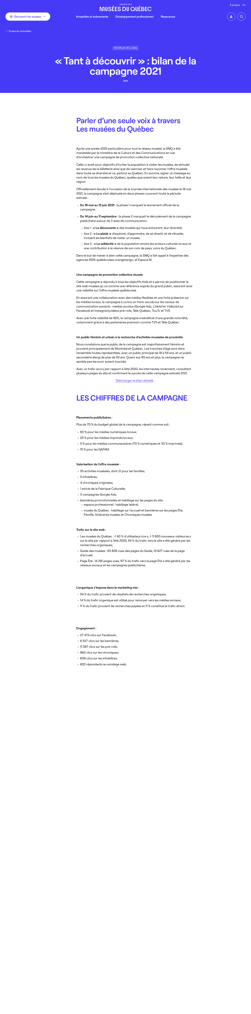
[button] (231, 16)
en (244, 4)
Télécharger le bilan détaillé (134, 380)
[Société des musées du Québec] (125, 7)
